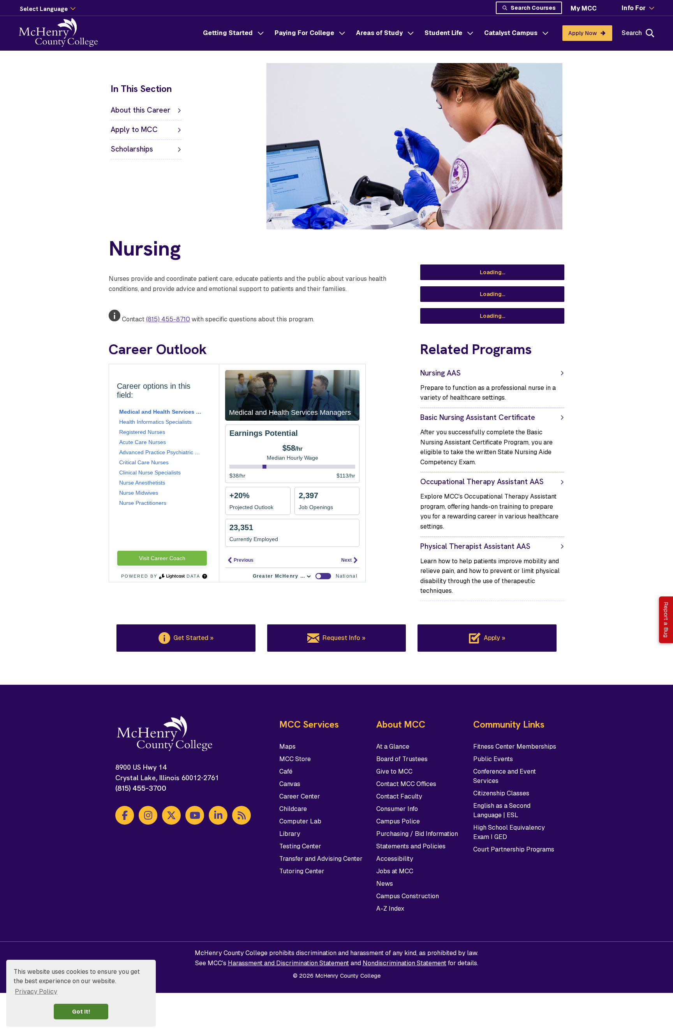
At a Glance (392, 746)
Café (285, 771)
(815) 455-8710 (168, 319)
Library (289, 834)
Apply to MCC (134, 129)
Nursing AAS (440, 373)
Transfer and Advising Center (321, 859)
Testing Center (300, 846)
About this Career (141, 110)
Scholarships (132, 149)
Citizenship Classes (501, 793)
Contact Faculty (399, 796)
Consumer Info (397, 809)
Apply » (494, 638)
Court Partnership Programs (513, 849)
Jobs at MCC (394, 871)
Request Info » (343, 638)
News (384, 884)
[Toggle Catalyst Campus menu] (545, 33)
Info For (634, 8)
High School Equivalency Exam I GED (509, 832)
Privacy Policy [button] (36, 991)
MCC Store (295, 759)
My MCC (584, 8)
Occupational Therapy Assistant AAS (482, 482)
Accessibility (394, 859)
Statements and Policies (411, 846)
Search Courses (533, 7)
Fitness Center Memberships (514, 746)
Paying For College (304, 33)
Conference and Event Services (504, 776)
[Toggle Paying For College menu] (342, 33)
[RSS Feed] (241, 815)
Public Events (493, 759)
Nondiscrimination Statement (404, 963)
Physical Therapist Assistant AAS (475, 546)
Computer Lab (300, 821)
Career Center (299, 796)
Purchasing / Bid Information (417, 834)
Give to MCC (394, 771)
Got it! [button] (81, 1011)
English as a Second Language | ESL (501, 810)
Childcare (293, 809)
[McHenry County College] (61, 33)
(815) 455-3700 (140, 788)
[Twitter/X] (171, 815)
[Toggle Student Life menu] (470, 33)
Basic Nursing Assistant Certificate (477, 417)
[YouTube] (194, 815)
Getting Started (228, 33)
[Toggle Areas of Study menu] (410, 33)
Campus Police (398, 821)
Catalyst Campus (510, 33)
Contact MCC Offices (406, 784)
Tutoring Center (301, 871)
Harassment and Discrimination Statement (288, 963)
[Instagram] (148, 815)
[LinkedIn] (218, 815)
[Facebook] (124, 815)
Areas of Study (379, 33)
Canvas (289, 784)
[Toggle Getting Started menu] (260, 33)
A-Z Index (390, 908)
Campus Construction (407, 896)
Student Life (443, 33)
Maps (287, 746)
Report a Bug (665, 620)
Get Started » (193, 638)
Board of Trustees (402, 759)
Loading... (492, 272)
